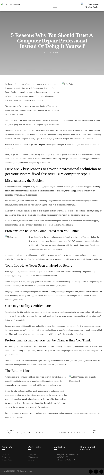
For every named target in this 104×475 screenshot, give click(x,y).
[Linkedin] (101, 472)
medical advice (24, 201)
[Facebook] (91, 472)
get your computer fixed (40, 144)
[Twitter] (96, 472)
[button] (55, 6)
